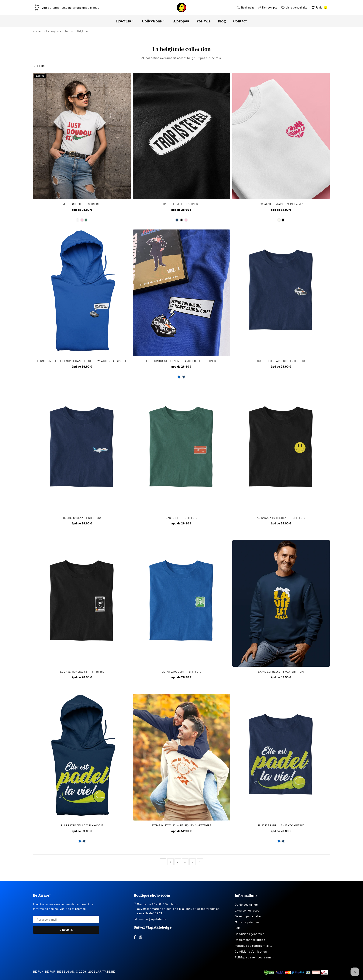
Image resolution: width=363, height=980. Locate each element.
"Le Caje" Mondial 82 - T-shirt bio (82, 671)
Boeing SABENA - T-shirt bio (82, 517)
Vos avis (203, 21)
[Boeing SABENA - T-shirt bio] (82, 449)
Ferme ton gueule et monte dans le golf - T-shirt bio (181, 360)
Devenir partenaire (248, 916)
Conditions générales (249, 934)
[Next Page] (200, 861)
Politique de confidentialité (254, 945)
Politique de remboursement (255, 957)
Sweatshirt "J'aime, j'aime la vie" (281, 204)
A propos (181, 21)
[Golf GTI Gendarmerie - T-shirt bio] (281, 292)
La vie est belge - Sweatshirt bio (281, 671)
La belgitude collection (60, 31)
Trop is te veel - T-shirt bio (181, 204)
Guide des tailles (246, 904)
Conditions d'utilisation (251, 951)
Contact (240, 21)
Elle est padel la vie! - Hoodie (82, 825)
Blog (222, 21)
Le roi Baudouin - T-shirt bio (181, 671)
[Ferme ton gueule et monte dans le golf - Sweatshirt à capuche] (82, 292)
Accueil (37, 31)
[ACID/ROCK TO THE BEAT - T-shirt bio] (281, 449)
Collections (152, 21)
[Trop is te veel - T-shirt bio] (181, 136)
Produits (123, 21)
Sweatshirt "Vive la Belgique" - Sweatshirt (181, 825)
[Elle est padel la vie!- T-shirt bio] (281, 757)
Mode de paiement (247, 922)
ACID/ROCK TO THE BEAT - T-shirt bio (281, 517)
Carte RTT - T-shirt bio (181, 517)
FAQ (237, 928)
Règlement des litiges (250, 939)
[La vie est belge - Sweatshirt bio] (281, 603)
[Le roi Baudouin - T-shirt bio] (181, 603)
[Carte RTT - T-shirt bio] (181, 449)
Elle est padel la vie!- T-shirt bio (281, 825)
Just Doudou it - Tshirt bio (82, 204)
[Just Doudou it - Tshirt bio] (82, 136)
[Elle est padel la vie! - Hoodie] (82, 757)
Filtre (41, 65)
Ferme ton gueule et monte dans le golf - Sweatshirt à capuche (82, 360)
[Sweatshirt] (281, 136)
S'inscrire (66, 929)
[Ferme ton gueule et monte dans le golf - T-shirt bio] (181, 292)
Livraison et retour (248, 910)
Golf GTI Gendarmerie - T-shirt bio (281, 360)
